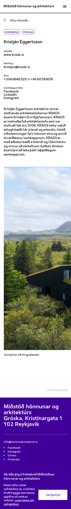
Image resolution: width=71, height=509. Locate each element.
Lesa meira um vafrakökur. (19, 502)
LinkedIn (10, 95)
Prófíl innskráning (57, 390)
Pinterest (14, 459)
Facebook (11, 91)
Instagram (11, 98)
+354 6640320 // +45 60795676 (28, 79)
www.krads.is (14, 55)
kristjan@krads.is (17, 67)
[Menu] (64, 6)
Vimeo (12, 455)
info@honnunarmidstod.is (21, 442)
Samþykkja (53, 495)
